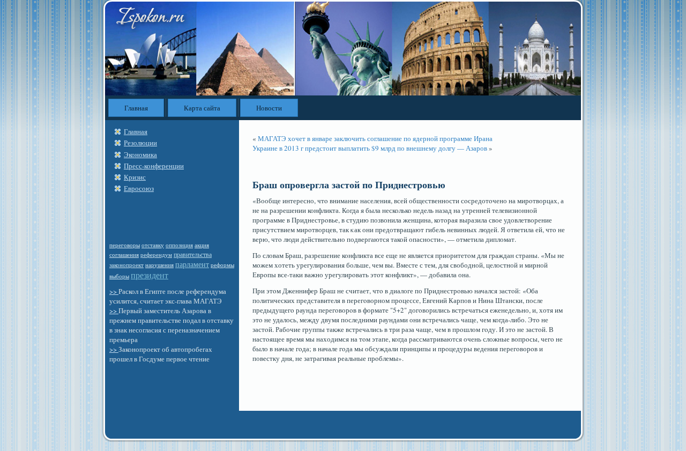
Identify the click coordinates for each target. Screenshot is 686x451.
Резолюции (140, 142)
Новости (269, 108)
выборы (119, 276)
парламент (192, 264)
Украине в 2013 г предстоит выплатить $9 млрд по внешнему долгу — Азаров (369, 148)
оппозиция (179, 245)
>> (113, 291)
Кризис (135, 177)
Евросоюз (139, 188)
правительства (193, 254)
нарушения (159, 265)
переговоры (124, 245)
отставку (152, 245)
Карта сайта (202, 108)
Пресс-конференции (154, 166)
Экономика (140, 154)
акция (202, 245)
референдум (156, 254)
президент (149, 274)
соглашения (124, 254)
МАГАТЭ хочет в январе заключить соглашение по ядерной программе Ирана (375, 138)
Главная (136, 108)
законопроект (126, 265)
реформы (222, 265)
